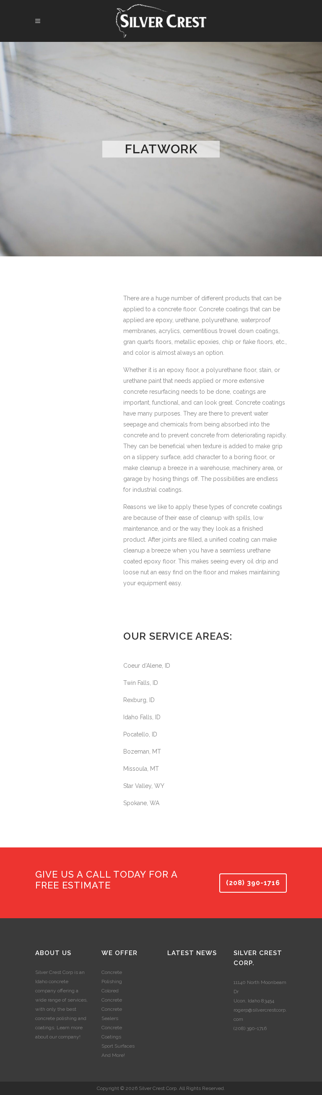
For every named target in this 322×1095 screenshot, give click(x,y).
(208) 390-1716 (253, 883)
